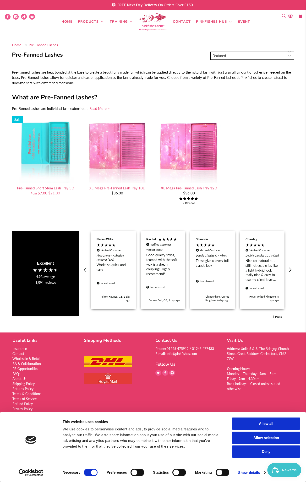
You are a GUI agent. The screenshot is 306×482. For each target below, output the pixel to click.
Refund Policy (22, 404)
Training (119, 21)
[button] (85, 270)
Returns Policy (22, 389)
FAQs (16, 374)
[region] (187, 270)
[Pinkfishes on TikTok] (25, 18)
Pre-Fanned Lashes (43, 45)
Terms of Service (24, 399)
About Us (19, 379)
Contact (182, 21)
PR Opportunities (25, 369)
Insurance (19, 349)
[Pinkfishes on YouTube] (33, 18)
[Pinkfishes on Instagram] (17, 18)
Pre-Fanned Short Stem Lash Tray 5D (45, 188)
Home (66, 21)
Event (244, 21)
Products (88, 21)
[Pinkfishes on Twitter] (158, 374)
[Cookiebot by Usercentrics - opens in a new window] (31, 472)
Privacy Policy (22, 409)
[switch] (137, 472)
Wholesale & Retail (26, 359)
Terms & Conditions (26, 394)
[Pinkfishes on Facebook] (9, 18)
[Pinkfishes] (153, 21)
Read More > (99, 108)
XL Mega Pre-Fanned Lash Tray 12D (189, 188)
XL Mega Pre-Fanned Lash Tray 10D (117, 188)
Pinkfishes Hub (211, 21)
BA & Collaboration (26, 364)
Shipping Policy (23, 384)
